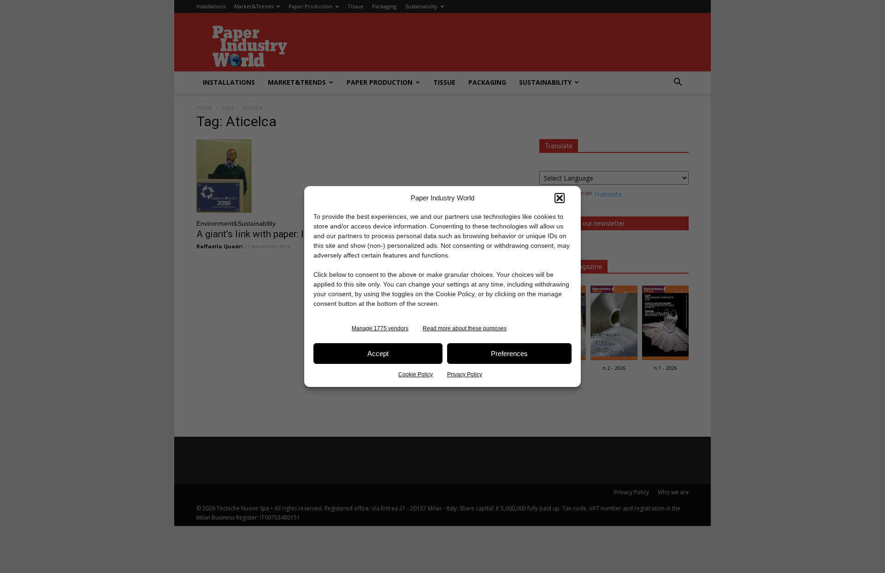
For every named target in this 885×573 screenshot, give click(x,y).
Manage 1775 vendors (380, 328)
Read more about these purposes (465, 328)
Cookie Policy (415, 374)
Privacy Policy (464, 374)
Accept (378, 353)
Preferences (509, 353)
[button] (559, 198)
